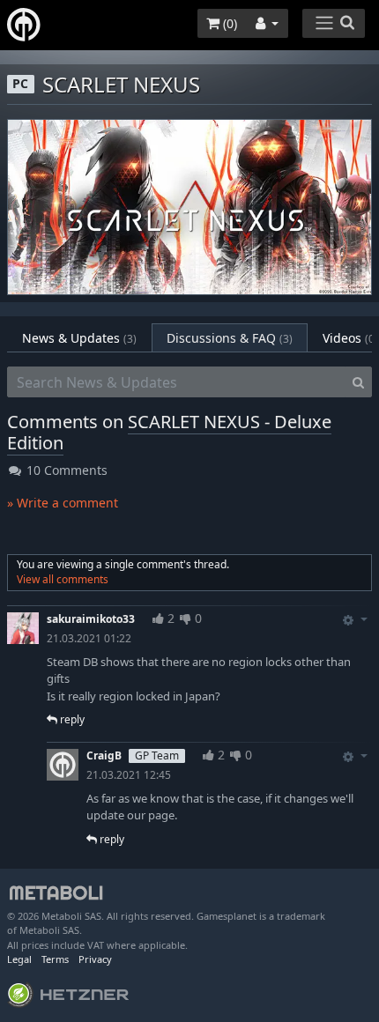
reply (71, 719)
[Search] (358, 382)
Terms (55, 959)
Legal (19, 959)
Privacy (95, 959)
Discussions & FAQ (230, 338)
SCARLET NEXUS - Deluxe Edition (169, 432)
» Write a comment (62, 502)
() (228, 23)
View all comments (62, 579)
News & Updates (79, 338)
